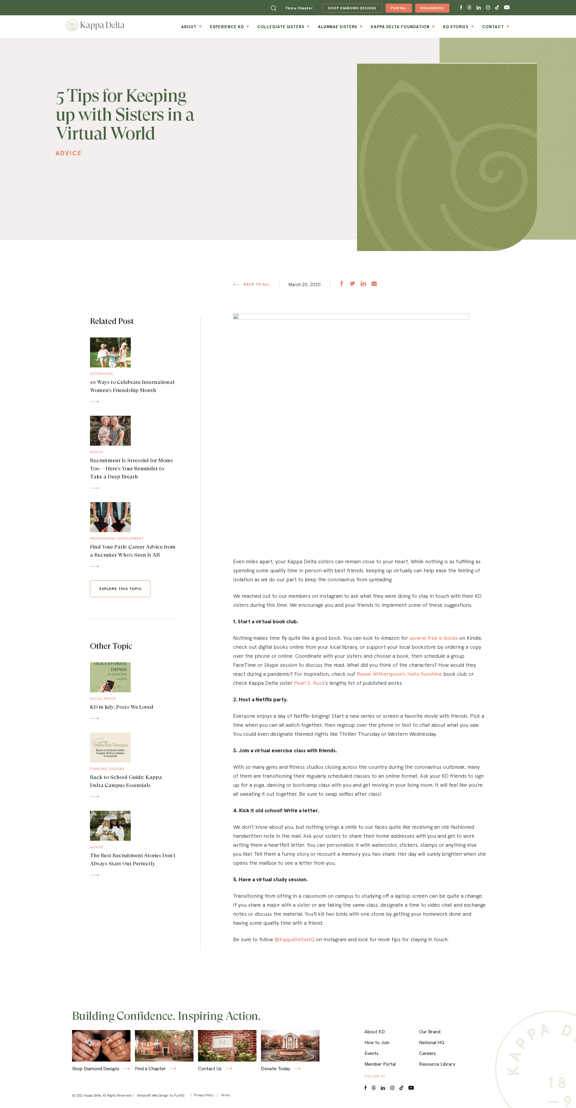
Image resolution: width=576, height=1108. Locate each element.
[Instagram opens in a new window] (488, 7)
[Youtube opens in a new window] (507, 7)
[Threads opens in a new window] (469, 7)
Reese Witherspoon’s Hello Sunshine (399, 673)
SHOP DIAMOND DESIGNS (349, 8)
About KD (374, 1032)
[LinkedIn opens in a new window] (383, 1088)
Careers (427, 1053)
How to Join (376, 1042)
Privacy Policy (203, 1095)
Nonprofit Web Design (153, 1095)
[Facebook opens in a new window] (461, 7)
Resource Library (437, 1064)
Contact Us (210, 1068)
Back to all (256, 284)
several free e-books (434, 637)
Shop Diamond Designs (95, 1069)
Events (371, 1053)
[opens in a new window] (341, 284)
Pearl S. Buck (309, 682)
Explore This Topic (120, 588)
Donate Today (275, 1069)
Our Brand (429, 1032)
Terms (225, 1095)
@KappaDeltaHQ (294, 939)
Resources (429, 9)
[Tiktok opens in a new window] (497, 7)
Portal (396, 9)
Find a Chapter (299, 8)
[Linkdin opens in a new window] (478, 7)
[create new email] (374, 284)
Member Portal (380, 1064)
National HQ (431, 1042)
